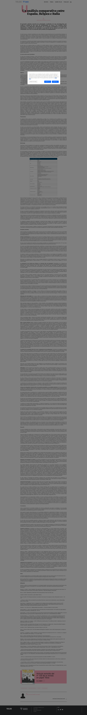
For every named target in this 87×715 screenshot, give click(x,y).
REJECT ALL (47, 81)
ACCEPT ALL (55, 81)
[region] (43, 77)
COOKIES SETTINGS (33, 81)
